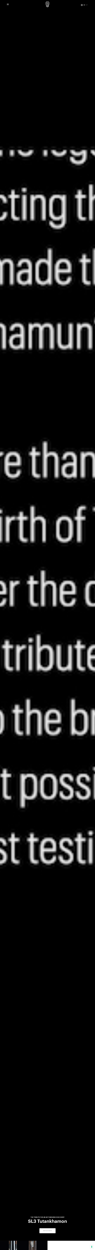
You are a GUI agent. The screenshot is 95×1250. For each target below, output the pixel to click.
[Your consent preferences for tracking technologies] (92, 1247)
